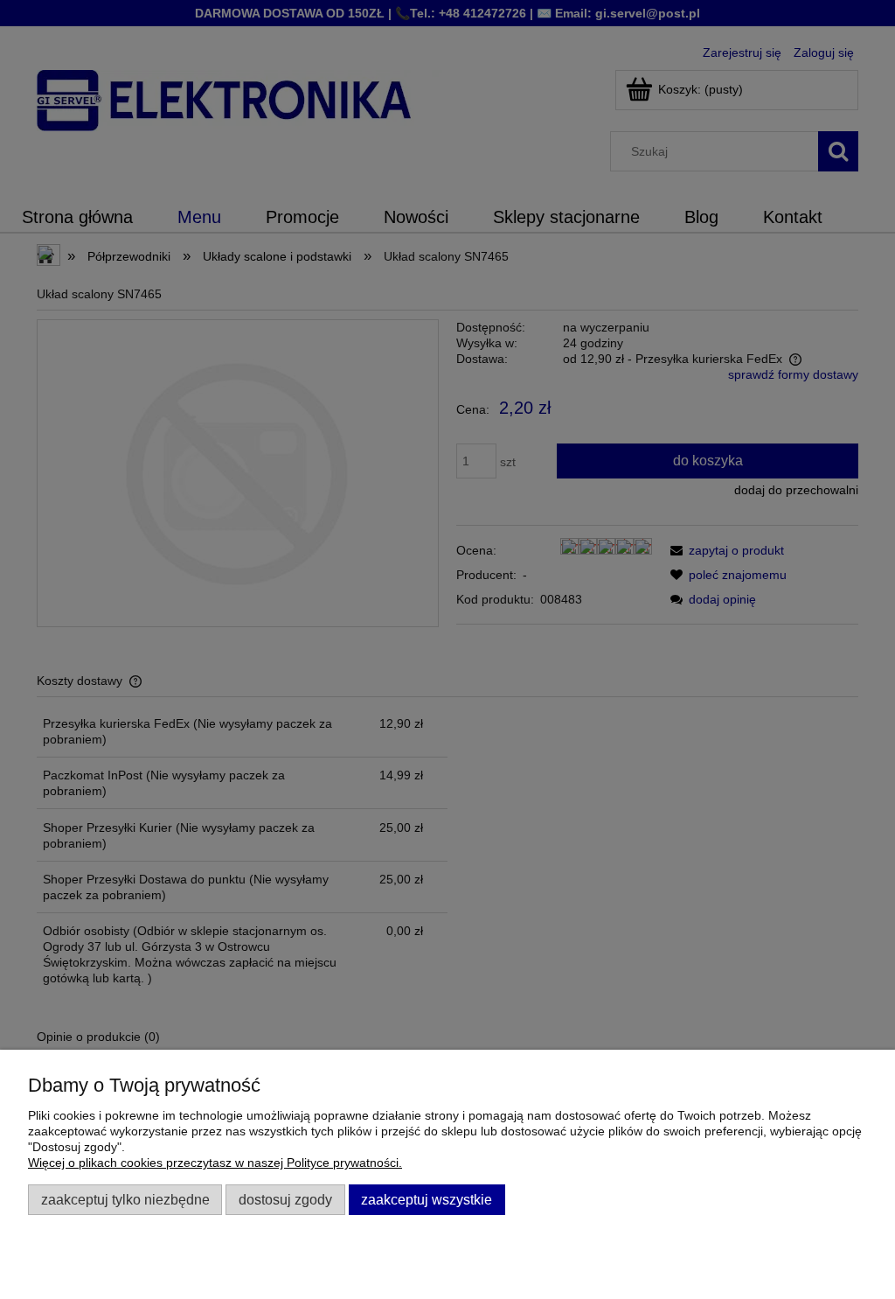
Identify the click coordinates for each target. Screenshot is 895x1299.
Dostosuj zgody (285, 1199)
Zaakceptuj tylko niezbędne (125, 1199)
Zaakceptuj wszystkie (426, 1199)
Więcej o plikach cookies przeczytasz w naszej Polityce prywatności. (215, 1163)
